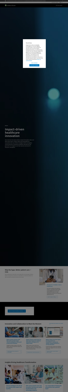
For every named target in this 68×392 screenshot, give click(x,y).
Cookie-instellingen (34, 62)
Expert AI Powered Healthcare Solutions (17, 311)
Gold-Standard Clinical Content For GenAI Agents (12, 352)
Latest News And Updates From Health (56, 323)
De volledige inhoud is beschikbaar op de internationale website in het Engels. (35, 0)
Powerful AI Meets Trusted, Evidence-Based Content (52, 352)
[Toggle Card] (14, 378)
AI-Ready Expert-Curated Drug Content (33, 352)
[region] (34, 53)
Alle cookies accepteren (34, 65)
